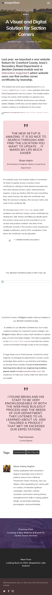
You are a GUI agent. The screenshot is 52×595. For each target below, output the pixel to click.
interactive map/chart (15, 73)
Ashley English (16, 42)
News (26, 14)
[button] (48, 3)
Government (19, 452)
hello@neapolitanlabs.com (28, 371)
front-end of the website (19, 341)
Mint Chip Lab (26, 210)
